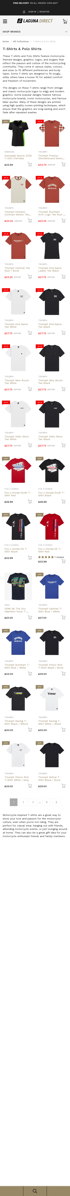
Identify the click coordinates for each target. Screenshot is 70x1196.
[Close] (63, 571)
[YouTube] (42, 616)
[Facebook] (27, 616)
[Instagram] (34, 616)
